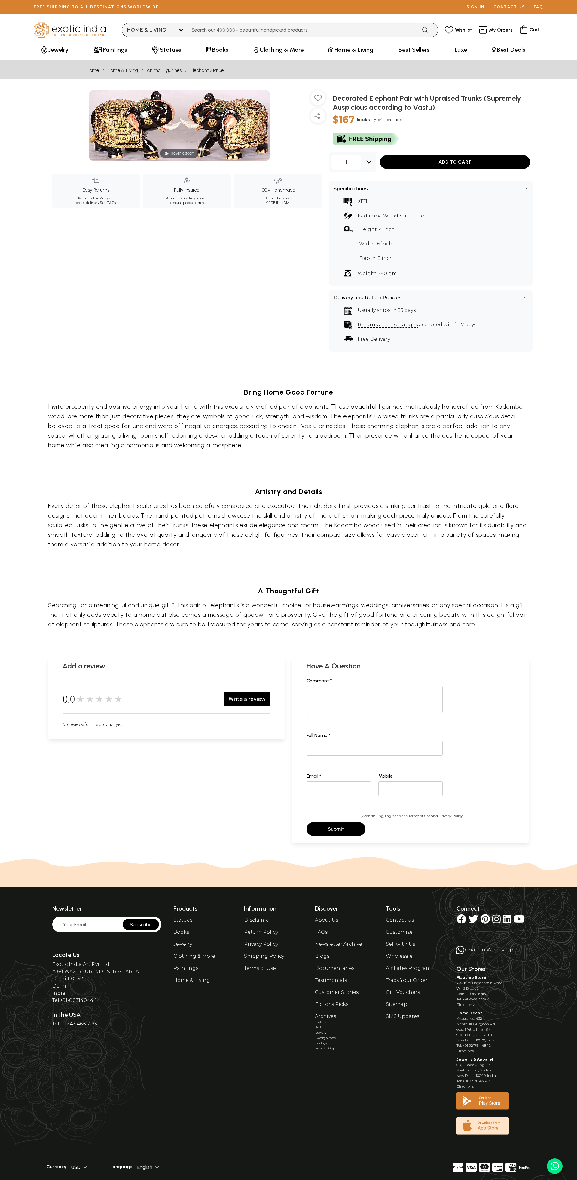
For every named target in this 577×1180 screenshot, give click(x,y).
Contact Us (400, 920)
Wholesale (399, 956)
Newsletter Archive (338, 944)
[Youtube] (519, 921)
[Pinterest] (485, 921)
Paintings (185, 968)
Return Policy (261, 932)
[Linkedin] (507, 921)
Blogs (322, 956)
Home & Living (123, 70)
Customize (399, 932)
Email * (314, 776)
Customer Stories (337, 992)
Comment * (319, 681)
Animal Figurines (164, 70)
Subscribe (141, 924)
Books (181, 932)
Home (93, 70)
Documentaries (334, 968)
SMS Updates (402, 1016)
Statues (182, 920)
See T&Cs (108, 203)
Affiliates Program (408, 968)
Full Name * (319, 735)
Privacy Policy (451, 815)
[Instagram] (496, 921)
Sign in (475, 7)
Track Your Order (407, 980)
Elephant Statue (207, 70)
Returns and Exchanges (388, 324)
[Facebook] (461, 921)
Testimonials (331, 980)
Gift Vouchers (403, 992)
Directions (465, 1004)
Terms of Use (419, 815)
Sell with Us (400, 944)
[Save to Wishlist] (318, 100)
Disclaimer (257, 920)
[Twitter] (473, 921)
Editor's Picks (331, 1004)
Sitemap (396, 1004)
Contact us (509, 7)
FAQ (538, 7)
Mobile (385, 776)
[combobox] (303, 30)
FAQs (321, 932)
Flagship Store (471, 977)
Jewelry (182, 944)
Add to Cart (455, 162)
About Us (326, 920)
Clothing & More (194, 956)
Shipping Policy (264, 956)
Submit (336, 829)
